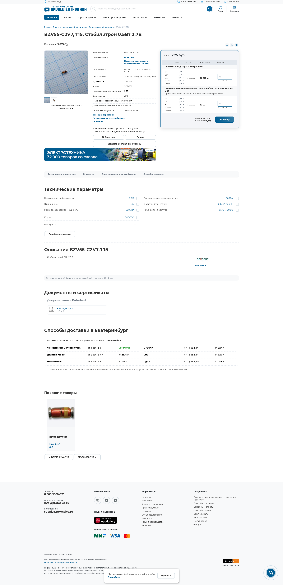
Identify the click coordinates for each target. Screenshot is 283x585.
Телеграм (110, 137)
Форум (197, 525)
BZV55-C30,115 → (87, 457)
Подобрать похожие (59, 234)
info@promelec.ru (56, 503)
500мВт (130, 210)
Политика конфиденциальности (60, 562)
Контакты (147, 501)
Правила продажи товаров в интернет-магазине (215, 498)
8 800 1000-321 (54, 494)
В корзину (224, 120)
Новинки (146, 511)
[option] (66, 72)
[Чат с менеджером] (271, 573)
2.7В (131, 198)
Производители (150, 508)
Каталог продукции (152, 504)
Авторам (146, 526)
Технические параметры (62, 174)
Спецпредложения (152, 515)
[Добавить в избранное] (227, 45)
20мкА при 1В (225, 204)
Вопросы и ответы (204, 507)
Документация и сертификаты (109, 118)
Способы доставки (153, 174)
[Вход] (220, 7)
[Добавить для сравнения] (232, 45)
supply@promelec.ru (58, 512)
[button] (48, 74)
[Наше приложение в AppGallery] (116, 520)
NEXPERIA (129, 57)
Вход (220, 11)
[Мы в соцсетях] (97, 500)
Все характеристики (103, 115)
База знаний (200, 518)
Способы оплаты (203, 510)
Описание (98, 122)
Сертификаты (201, 514)
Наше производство (153, 522)
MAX (141, 137)
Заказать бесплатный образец (124, 144)
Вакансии (147, 518)
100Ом (229, 198)
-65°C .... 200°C (225, 210)
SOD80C (129, 217)
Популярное (200, 521)
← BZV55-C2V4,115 (58, 457)
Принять (166, 576)
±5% (132, 204)
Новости (146, 497)
